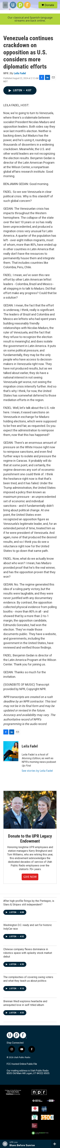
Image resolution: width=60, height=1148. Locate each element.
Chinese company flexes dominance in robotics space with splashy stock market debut (27, 953)
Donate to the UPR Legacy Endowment (30, 839)
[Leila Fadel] (10, 751)
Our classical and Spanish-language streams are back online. (30, 19)
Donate (49, 5)
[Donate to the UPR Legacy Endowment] (30, 810)
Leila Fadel (20, 73)
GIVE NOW (30, 877)
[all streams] (55, 1144)
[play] (5, 1143)
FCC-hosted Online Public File (22, 1064)
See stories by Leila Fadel (37, 771)
